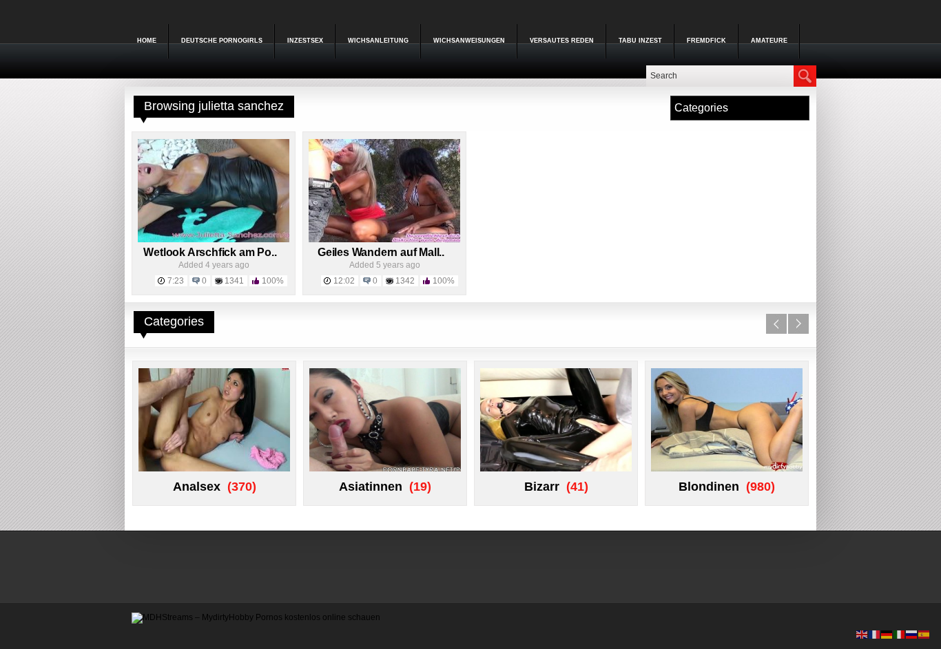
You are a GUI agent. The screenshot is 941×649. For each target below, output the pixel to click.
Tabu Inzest (640, 40)
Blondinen (709, 486)
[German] (887, 634)
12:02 (344, 281)
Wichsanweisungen (469, 40)
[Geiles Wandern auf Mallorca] (384, 239)
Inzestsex (305, 40)
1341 (234, 281)
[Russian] (912, 634)
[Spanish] (924, 634)
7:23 (175, 281)
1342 (405, 281)
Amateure (769, 40)
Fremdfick (706, 40)
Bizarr (541, 486)
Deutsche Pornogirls (221, 40)
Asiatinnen (370, 486)
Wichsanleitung (378, 40)
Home (146, 40)
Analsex (196, 486)
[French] (875, 634)
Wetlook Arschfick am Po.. (209, 252)
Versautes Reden (562, 40)
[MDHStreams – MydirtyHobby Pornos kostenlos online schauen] (256, 617)
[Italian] (899, 634)
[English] (862, 634)
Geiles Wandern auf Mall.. (381, 252)
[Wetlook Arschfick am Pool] (213, 239)
